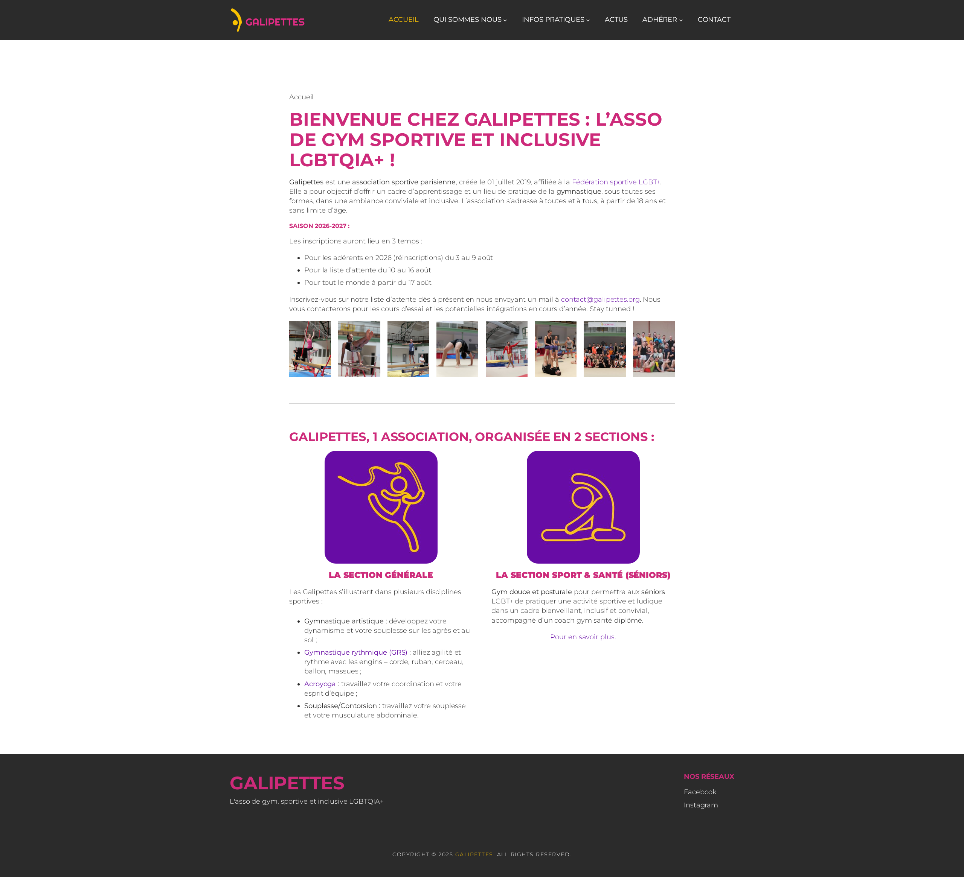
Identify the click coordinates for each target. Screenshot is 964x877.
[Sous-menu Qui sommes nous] (505, 20)
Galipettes (287, 783)
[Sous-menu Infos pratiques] (588, 20)
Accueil (404, 19)
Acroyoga (320, 684)
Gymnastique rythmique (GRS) (355, 652)
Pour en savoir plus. (583, 637)
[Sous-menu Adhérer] (681, 20)
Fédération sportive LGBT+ (616, 182)
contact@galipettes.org (600, 299)
